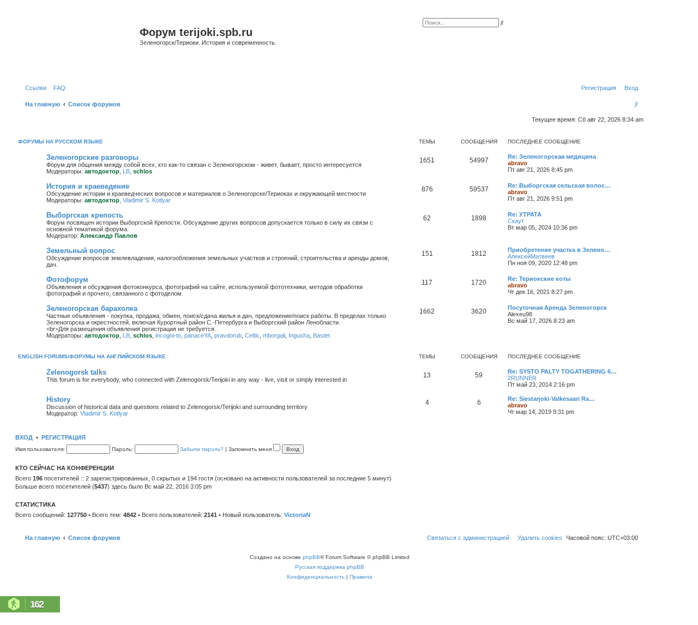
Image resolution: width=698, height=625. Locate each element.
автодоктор (102, 171)
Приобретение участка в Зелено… (559, 250)
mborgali (274, 335)
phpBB (311, 557)
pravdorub (228, 335)
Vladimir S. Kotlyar (147, 200)
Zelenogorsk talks (76, 372)
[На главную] (79, 45)
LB (126, 171)
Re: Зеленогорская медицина (552, 156)
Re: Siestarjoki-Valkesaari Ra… (551, 398)
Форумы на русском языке (60, 142)
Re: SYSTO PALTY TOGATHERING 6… (562, 371)
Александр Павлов (108, 235)
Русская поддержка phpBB (329, 567)
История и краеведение (87, 186)
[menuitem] (57, 87)
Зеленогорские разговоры (92, 157)
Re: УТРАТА (524, 214)
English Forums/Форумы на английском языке (92, 356)
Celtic (252, 335)
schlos (142, 171)
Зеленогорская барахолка (91, 308)
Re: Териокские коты (539, 278)
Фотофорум (67, 279)
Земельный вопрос (80, 251)
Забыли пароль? (202, 449)
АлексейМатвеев (531, 256)
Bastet (321, 335)
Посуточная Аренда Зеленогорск (557, 307)
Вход (24, 437)
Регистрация (63, 437)
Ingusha (299, 335)
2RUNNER (522, 378)
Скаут (516, 221)
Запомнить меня (250, 449)
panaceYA (197, 335)
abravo (517, 163)
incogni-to (168, 335)
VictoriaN (297, 515)
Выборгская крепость (84, 215)
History (58, 399)
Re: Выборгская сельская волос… (559, 185)
